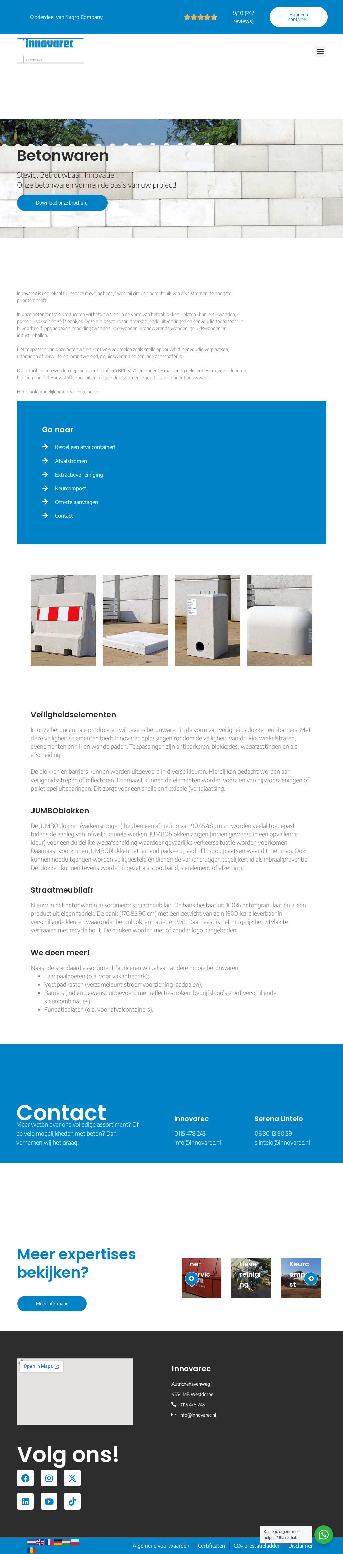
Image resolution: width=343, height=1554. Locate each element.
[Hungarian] (66, 1541)
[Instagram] (49, 1478)
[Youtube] (49, 1501)
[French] (49, 1541)
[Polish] (75, 1541)
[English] (40, 1541)
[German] (58, 1541)
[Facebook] (25, 1478)
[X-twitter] (72, 1478)
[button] (320, 51)
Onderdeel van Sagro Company (66, 17)
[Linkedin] (25, 1501)
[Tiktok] (72, 1501)
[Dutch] (31, 1541)
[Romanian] (31, 1549)
